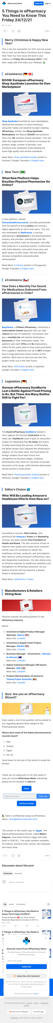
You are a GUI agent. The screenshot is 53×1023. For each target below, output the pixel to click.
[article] (26, 918)
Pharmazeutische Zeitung (26, 474)
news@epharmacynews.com (23, 819)
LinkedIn (21, 638)
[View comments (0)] (13, 31)
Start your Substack (20, 1011)
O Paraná (18, 265)
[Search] (48, 904)
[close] (46, 938)
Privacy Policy (26, 986)
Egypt (39, 830)
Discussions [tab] (21, 904)
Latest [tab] (11, 904)
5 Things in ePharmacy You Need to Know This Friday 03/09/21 (20, 912)
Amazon (20, 536)
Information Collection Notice (31, 984)
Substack (14, 1018)
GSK (18, 668)
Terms (36, 1003)
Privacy (29, 1003)
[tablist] (12, 873)
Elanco (20, 635)
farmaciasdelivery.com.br (15, 222)
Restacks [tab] (18, 873)
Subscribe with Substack (28, 976)
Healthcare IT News (24, 579)
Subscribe (39, 3)
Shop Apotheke (10, 121)
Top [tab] (4, 904)
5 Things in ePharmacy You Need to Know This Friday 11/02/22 (20, 933)
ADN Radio (19, 366)
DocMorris (30, 432)
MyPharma (26, 232)
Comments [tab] (7, 873)
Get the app (39, 1011)
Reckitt (21, 646)
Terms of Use (38, 981)
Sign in (48, 3)
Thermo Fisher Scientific (19, 679)
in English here (36, 160)
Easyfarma (7, 327)
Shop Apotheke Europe (25, 157)
